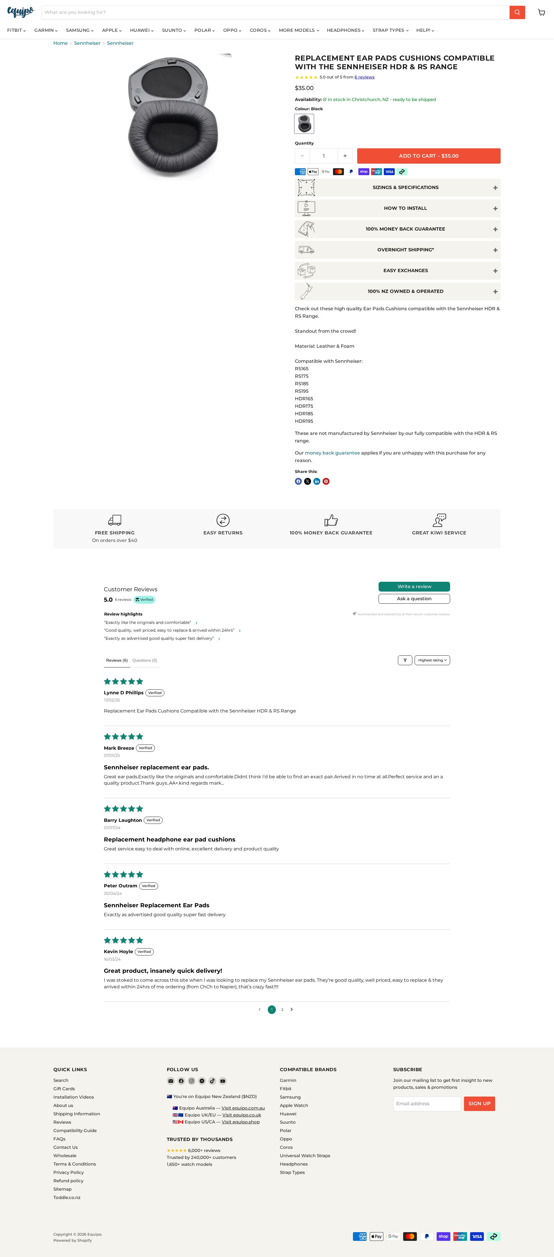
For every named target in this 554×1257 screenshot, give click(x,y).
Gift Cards (64, 1088)
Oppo (231, 30)
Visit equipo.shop (241, 1122)
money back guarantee (332, 453)
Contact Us (65, 1147)
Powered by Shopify (72, 1240)
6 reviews (365, 77)
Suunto (173, 30)
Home (60, 43)
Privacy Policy (68, 1172)
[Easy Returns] (223, 529)
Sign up (480, 1103)
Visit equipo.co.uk (241, 1115)
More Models (297, 30)
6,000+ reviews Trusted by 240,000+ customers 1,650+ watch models (201, 1157)
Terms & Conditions (74, 1164)
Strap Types (389, 30)
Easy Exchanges (405, 270)
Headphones (344, 30)
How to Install (405, 208)
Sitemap (62, 1189)
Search (60, 1080)
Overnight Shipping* (405, 249)
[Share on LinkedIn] (316, 481)
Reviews (62, 1122)
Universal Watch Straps (305, 1155)
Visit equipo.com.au (243, 1108)
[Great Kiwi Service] (439, 529)
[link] (398, 77)
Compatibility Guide (75, 1130)
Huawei (140, 30)
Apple (110, 30)
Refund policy (68, 1180)
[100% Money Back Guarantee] (331, 529)
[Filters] (405, 660)
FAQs (59, 1139)
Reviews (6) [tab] (117, 660)
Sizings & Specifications (406, 187)
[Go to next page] (293, 1010)
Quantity (304, 143)
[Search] (517, 12)
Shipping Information (76, 1113)
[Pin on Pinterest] (326, 481)
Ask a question (414, 598)
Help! (424, 30)
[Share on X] (307, 481)
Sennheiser (87, 43)
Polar (203, 30)
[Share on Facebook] (298, 481)
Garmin (44, 30)
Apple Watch (294, 1105)
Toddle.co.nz (67, 1197)
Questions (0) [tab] (144, 660)
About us (63, 1105)
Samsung (78, 30)
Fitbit (15, 30)
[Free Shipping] (115, 529)
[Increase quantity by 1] (345, 156)
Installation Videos (73, 1097)
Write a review (414, 586)
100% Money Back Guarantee (405, 229)
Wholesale (64, 1155)
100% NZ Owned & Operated (405, 291)
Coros (259, 30)
